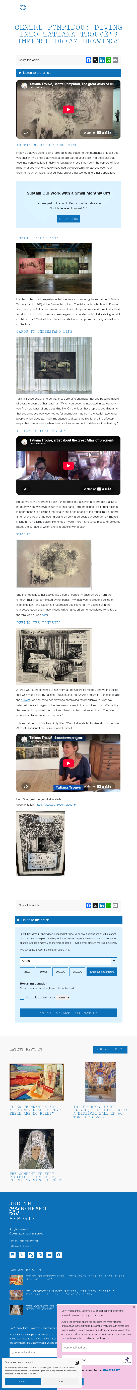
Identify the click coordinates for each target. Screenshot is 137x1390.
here (44, 615)
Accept (23, 1381)
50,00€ (43, 971)
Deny (60, 1381)
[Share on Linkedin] (102, 60)
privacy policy (111, 1370)
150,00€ (77, 971)
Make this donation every (40, 998)
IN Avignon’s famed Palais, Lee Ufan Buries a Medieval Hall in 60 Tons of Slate (100, 1112)
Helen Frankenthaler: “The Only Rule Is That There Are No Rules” (35, 1110)
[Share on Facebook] (88, 60)
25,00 (27, 971)
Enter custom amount (102, 971)
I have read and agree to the (93, 1370)
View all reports (110, 1049)
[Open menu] (125, 8)
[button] (77, 1362)
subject (25, 700)
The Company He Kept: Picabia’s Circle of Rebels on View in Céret (36, 1177)
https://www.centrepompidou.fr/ (56, 805)
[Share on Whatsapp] (108, 60)
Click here (68, 219)
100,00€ (60, 971)
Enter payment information (68, 1013)
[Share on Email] (115, 60)
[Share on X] (95, 60)
